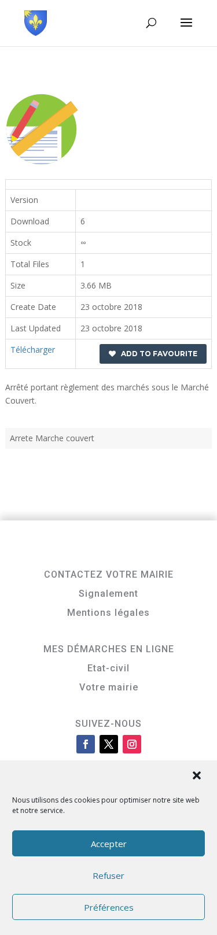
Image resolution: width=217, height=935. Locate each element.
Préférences (109, 907)
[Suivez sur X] (109, 744)
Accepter (109, 843)
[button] (198, 777)
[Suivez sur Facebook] (85, 744)
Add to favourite (156, 353)
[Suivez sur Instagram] (132, 744)
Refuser (108, 875)
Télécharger (32, 349)
